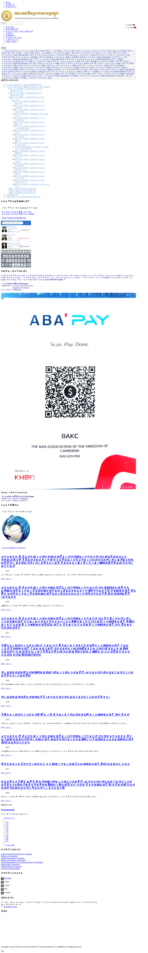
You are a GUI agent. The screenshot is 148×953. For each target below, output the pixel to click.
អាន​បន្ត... (6, 579)
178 (7, 835)
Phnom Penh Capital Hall (10, 864)
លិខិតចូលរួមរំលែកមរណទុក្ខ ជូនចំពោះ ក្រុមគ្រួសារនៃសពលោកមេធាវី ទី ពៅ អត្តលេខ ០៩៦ (65, 763)
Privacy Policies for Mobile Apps (14, 218)
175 (7, 828)
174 (7, 826)
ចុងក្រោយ (10, 845)
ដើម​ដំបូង (10, 818)
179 (7, 837)
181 (7, 841)
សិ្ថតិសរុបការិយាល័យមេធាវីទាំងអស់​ (24, 197)
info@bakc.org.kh (10, 907)
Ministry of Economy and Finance (13, 860)
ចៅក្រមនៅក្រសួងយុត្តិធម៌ (23, 191)
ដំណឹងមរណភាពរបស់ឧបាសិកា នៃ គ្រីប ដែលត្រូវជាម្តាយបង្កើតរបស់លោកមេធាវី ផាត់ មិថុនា (65, 714)
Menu (4, 48)
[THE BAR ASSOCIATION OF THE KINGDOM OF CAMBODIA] (30, 21)
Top (2, 951)
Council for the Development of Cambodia (16, 854)
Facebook (7, 878)
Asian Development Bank (10, 869)
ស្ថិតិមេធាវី (12, 195)
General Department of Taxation (13, 858)
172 (7, 822)
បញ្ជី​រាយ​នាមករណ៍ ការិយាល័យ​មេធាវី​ (24, 85)
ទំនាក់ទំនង (11, 7)
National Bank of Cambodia (11, 866)
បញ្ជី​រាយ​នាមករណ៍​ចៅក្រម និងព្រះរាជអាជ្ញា (28, 87)
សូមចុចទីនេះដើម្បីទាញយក (14, 548)
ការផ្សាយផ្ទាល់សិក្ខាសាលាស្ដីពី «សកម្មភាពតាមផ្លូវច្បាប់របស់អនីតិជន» (55, 696)
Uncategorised (7, 810)
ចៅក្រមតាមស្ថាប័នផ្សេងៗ (23, 188)
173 (7, 824)
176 (7, 831)
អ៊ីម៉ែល (8, 3)
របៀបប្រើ (10, 5)
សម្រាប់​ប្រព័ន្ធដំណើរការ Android (18, 214)
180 (7, 839)
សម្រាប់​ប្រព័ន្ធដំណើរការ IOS (16, 212)
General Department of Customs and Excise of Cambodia (22, 862)
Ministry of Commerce (9, 856)
